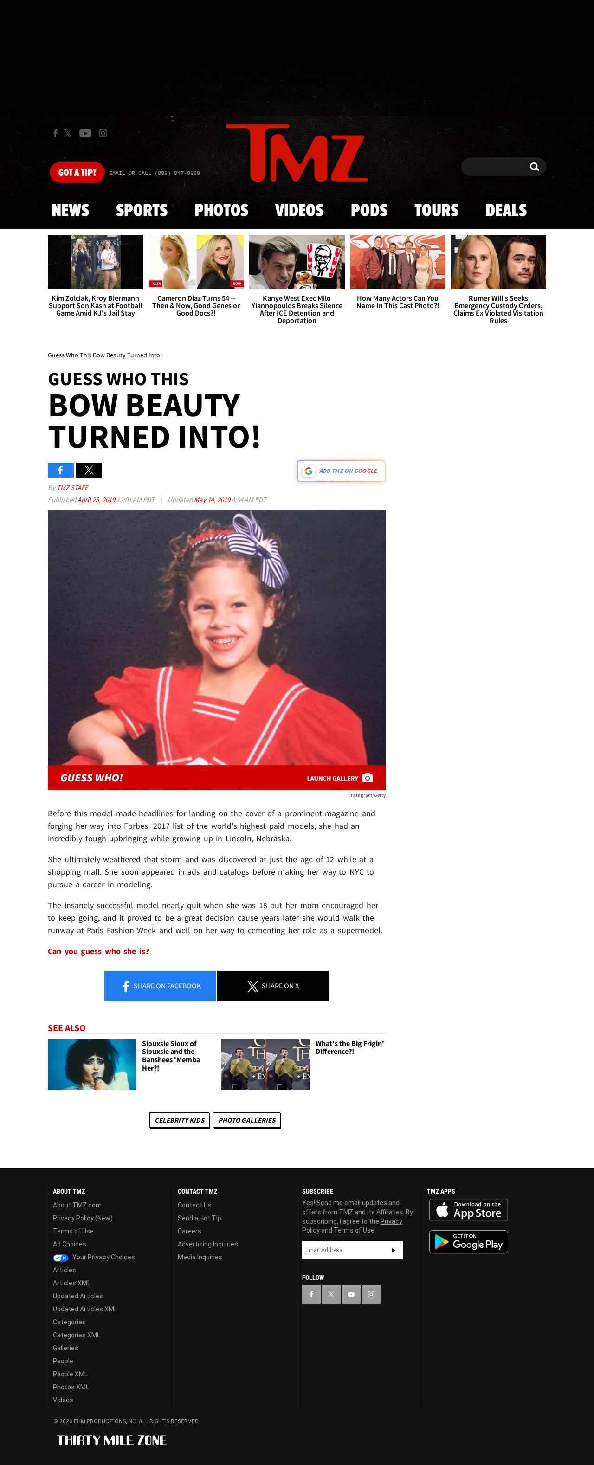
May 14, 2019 (213, 499)
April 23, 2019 (96, 499)
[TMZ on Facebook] (55, 133)
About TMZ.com (77, 1205)
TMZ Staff (72, 487)
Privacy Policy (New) (83, 1218)
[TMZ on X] (69, 133)
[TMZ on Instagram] (103, 133)
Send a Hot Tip (199, 1218)
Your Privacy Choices (103, 1257)
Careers (189, 1231)
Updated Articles (78, 1296)
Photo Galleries (246, 1120)
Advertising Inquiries (208, 1244)
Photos (221, 211)
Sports (142, 211)
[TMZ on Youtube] (85, 133)
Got (77, 173)
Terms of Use (73, 1231)
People (63, 1361)
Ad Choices (69, 1244)
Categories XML (76, 1335)
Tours (436, 211)
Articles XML (71, 1283)
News (70, 211)
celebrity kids (179, 1120)
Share (166, 985)
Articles (64, 1270)
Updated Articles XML (85, 1309)
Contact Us (195, 1205)
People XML (70, 1374)
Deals (506, 211)
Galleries (65, 1348)
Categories (69, 1322)
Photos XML (71, 1387)
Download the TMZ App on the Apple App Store (468, 1210)
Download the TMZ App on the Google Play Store (468, 1242)
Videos (299, 211)
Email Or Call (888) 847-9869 (154, 173)
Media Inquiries (200, 1257)
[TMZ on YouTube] (351, 1294)
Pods (369, 211)
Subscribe (393, 1250)
